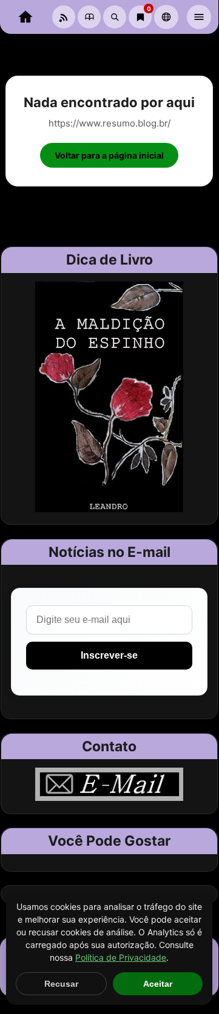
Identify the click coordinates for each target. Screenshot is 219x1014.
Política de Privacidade (120, 957)
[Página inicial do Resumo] (25, 17)
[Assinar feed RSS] (63, 16)
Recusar (61, 984)
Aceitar (157, 984)
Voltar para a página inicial (109, 155)
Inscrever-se (109, 655)
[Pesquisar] (114, 16)
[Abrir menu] (199, 17)
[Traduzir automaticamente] (166, 17)
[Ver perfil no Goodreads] (89, 16)
